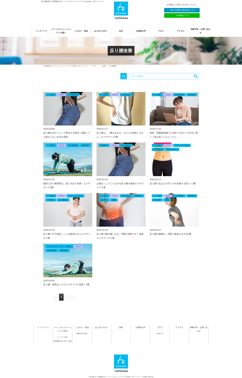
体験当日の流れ (82, 333)
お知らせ (160, 333)
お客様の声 (141, 31)
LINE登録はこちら (182, 15)
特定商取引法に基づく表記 (62, 341)
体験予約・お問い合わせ (200, 31)
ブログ (161, 31)
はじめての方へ (101, 31)
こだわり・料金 (81, 31)
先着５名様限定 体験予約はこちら (182, 10)
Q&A (121, 31)
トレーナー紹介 (62, 337)
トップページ (41, 31)
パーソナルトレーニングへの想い (61, 31)
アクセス (181, 31)
